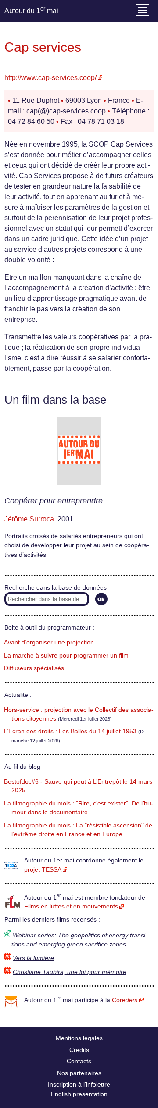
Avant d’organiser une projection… (52, 642)
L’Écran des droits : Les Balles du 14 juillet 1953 (70, 731)
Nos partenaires (79, 1072)
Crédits (79, 1049)
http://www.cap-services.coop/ (50, 77)
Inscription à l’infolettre (79, 1084)
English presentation (79, 1093)
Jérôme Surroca (29, 519)
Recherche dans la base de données (55, 587)
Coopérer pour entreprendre (53, 500)
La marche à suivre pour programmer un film (66, 655)
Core (125, 1000)
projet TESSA (42, 869)
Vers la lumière (33, 958)
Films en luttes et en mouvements (71, 906)
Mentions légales (79, 1037)
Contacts (79, 1061)
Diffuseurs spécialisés (34, 668)
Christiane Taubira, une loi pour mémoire (69, 972)
